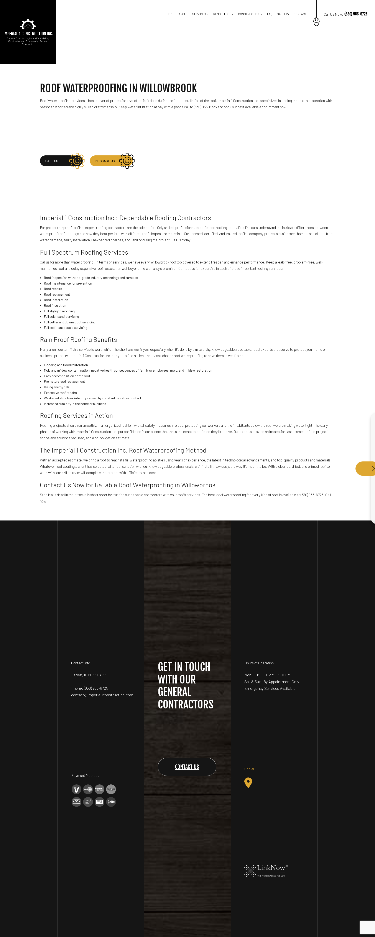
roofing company (250, 233)
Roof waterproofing (55, 100)
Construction (249, 14)
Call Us (51, 161)
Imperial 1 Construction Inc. (28, 33)
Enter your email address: (298, 463)
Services (199, 14)
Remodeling (221, 14)
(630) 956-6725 (96, 688)
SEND (343, 508)
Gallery (283, 14)
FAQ (270, 14)
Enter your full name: (294, 433)
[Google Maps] (248, 782)
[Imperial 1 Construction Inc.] (28, 23)
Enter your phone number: (298, 448)
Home (170, 14)
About (183, 14)
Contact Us (187, 767)
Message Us (105, 161)
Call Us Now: (345, 14)
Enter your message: (294, 478)
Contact (300, 14)
